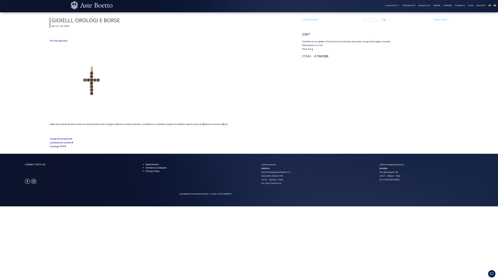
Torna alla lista (59, 40)
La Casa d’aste (391, 6)
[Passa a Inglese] (490, 6)
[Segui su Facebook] (27, 181)
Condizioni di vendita (60, 142)
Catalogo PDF (57, 146)
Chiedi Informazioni (60, 138)
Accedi (470, 6)
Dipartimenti (152, 164)
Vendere (436, 6)
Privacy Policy (152, 171)
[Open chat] (491, 273)
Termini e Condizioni (156, 167)
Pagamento (460, 6)
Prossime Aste (409, 6)
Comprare (447, 6)
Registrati (481, 6)
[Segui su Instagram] (33, 181)
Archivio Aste (424, 6)
